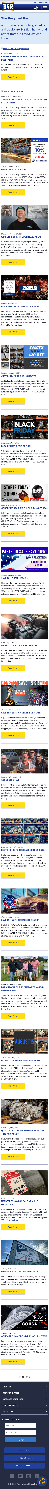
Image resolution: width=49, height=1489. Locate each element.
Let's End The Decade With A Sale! (20, 306)
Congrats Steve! (10, 779)
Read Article (13, 77)
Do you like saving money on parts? (21, 1060)
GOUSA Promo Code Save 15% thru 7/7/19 (24, 1336)
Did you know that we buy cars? (19, 1271)
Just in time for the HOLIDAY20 (18, 376)
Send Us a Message (24, 1458)
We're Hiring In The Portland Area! (21, 236)
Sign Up (20, 1439)
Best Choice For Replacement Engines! (23, 849)
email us (14, 1220)
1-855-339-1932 (41, 2)
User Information (11, 1393)
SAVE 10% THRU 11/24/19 (14, 578)
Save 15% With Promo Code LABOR (20, 919)
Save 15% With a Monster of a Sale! (21, 712)
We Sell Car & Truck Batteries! (19, 645)
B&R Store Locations (25, 1465)
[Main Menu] (45, 7)
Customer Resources (13, 1399)
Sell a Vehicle (9, 1411)
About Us (7, 1387)
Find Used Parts (10, 1405)
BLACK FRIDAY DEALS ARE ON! (16, 446)
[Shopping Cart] (37, 7)
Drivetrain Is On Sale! (13, 169)
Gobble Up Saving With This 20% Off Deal (24, 508)
